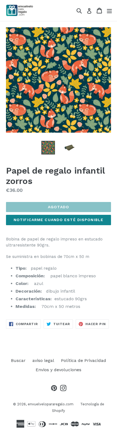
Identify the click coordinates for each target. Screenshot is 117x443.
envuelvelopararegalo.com (50, 404)
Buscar (18, 360)
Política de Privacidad (83, 360)
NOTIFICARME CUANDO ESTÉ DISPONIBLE (58, 220)
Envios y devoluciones (58, 369)
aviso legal (43, 360)
